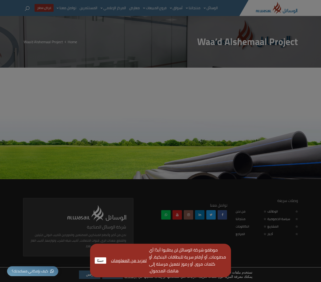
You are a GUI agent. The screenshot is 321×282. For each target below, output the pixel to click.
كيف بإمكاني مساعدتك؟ (30, 271)
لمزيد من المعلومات (129, 260)
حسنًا (100, 260)
